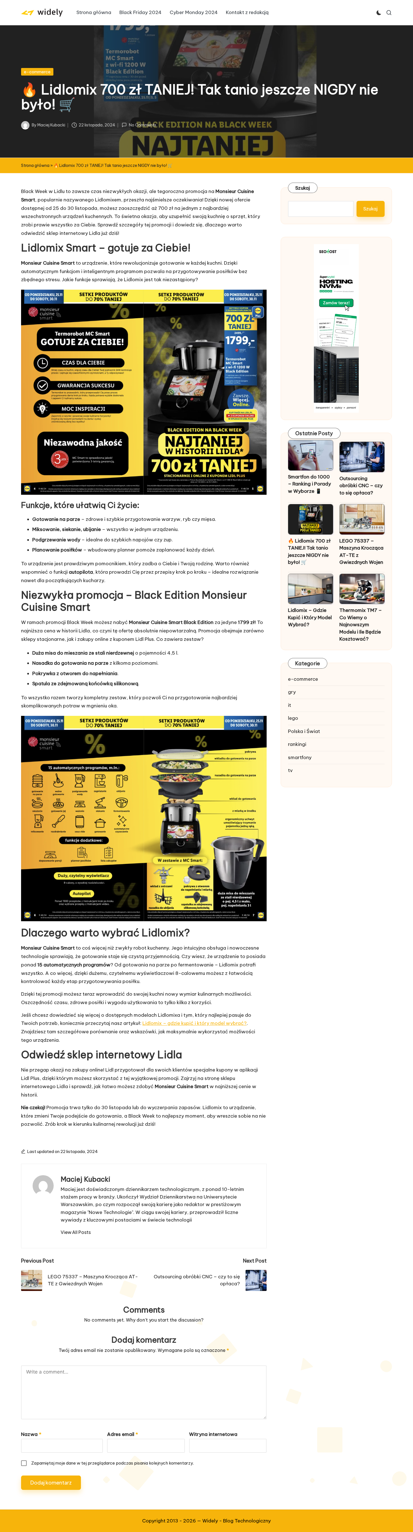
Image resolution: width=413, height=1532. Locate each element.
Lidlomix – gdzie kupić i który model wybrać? (194, 1023)
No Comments (142, 125)
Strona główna (35, 165)
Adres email (122, 1434)
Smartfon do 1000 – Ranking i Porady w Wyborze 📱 (309, 484)
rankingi (297, 744)
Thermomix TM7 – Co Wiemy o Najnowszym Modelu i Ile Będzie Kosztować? (360, 624)
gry (292, 692)
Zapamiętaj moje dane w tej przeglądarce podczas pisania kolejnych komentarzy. (112, 1463)
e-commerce (37, 71)
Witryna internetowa (213, 1434)
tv (290, 770)
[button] (76, 1232)
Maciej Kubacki (85, 1179)
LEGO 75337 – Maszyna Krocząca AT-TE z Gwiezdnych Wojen (361, 552)
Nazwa (31, 1434)
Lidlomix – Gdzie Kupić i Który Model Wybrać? (310, 617)
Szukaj (302, 188)
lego (293, 718)
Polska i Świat (304, 731)
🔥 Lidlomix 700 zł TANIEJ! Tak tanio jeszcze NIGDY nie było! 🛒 (309, 552)
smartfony (300, 757)
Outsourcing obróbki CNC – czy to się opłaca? (361, 485)
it (289, 705)
